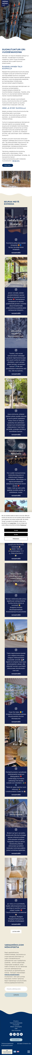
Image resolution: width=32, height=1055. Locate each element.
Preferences (16, 538)
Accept (16, 530)
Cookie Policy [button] (13, 523)
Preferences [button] (23, 525)
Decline (16, 534)
